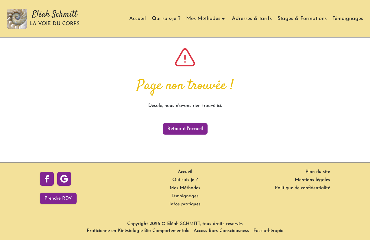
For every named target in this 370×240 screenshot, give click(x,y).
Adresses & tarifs (252, 18)
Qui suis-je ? (166, 18)
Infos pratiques (185, 204)
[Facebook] (47, 179)
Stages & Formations (302, 18)
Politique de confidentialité (302, 188)
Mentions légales (312, 180)
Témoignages (347, 18)
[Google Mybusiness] (64, 179)
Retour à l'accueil (185, 128)
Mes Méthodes (203, 18)
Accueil (137, 18)
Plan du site (318, 172)
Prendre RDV (58, 198)
